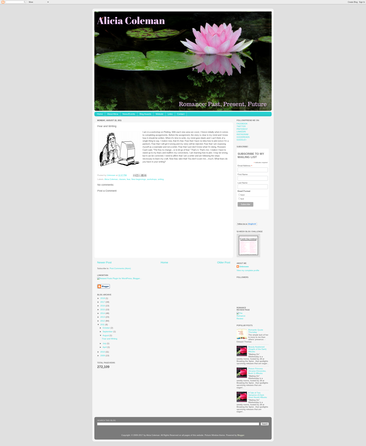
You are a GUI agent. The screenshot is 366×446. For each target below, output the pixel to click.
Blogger (240, 435)
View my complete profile (248, 270)
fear (128, 179)
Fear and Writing (109, 339)
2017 (103, 302)
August (106, 335)
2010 (103, 352)
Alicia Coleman (111, 179)
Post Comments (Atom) (120, 268)
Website (159, 114)
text (242, 199)
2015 (103, 310)
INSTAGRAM (242, 134)
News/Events (129, 114)
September (108, 332)
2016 (103, 306)
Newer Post (104, 262)
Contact (180, 114)
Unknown (244, 267)
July (105, 343)
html (242, 195)
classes (122, 179)
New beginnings (138, 179)
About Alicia (112, 114)
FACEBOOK (242, 124)
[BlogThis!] (137, 175)
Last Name (242, 183)
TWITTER (241, 126)
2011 (102, 325)
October (107, 328)
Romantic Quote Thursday (255, 331)
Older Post (223, 262)
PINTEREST (242, 129)
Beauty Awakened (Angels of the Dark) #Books (257, 349)
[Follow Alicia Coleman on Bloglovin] (247, 225)
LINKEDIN (241, 132)
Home (100, 114)
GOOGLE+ (241, 140)
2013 (103, 317)
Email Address (245, 165)
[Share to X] (139, 175)
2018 (103, 298)
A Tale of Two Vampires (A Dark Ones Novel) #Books (257, 395)
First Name (243, 174)
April (105, 347)
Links (170, 114)
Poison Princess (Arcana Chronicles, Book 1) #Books (257, 371)
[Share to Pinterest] (145, 175)
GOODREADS (243, 137)
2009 (103, 356)
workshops (152, 179)
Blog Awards (145, 114)
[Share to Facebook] (142, 175)
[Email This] (134, 175)
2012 (103, 321)
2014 (103, 313)
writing (161, 179)
